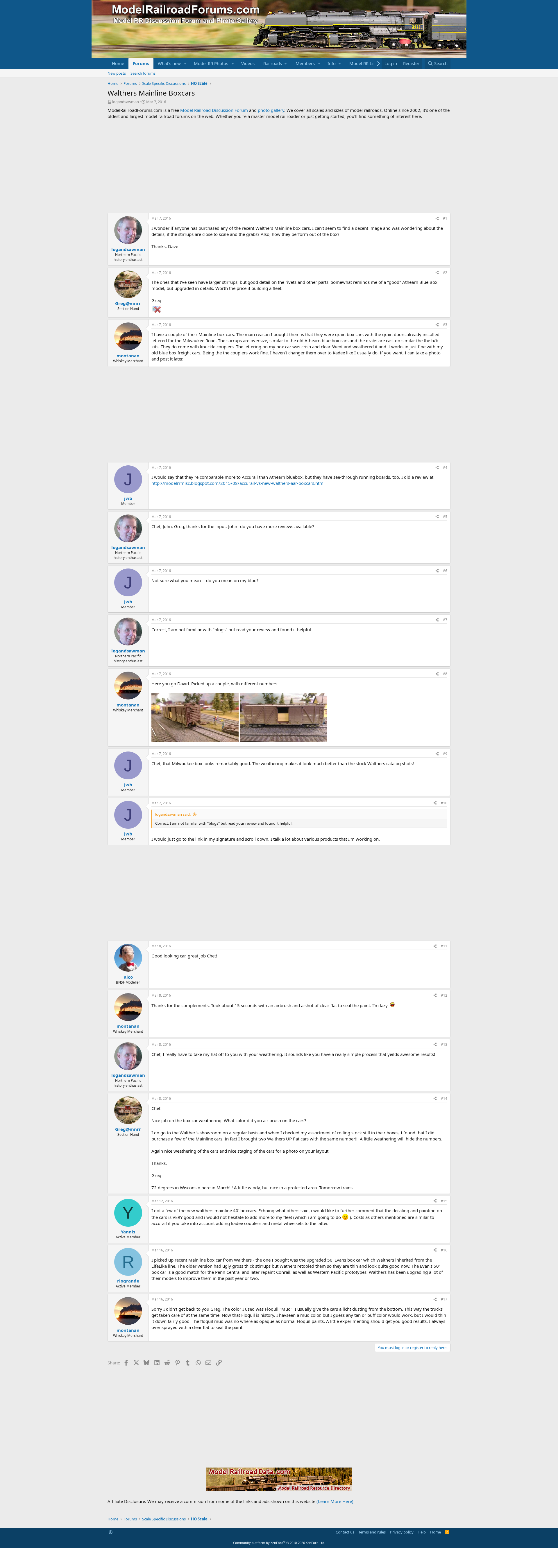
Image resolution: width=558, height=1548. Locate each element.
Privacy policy (402, 1532)
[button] (185, 63)
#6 (445, 570)
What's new (169, 63)
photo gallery (271, 110)
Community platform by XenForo (279, 1542)
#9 (445, 753)
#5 (445, 516)
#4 (445, 467)
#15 (444, 1201)
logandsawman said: (173, 814)
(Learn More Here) (334, 1501)
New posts (117, 73)
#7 (445, 619)
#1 (445, 218)
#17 (444, 1299)
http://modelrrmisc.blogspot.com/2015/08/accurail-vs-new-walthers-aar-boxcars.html (238, 483)
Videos (248, 63)
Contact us (345, 1532)
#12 (444, 995)
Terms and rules (372, 1532)
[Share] (437, 218)
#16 (444, 1250)
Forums (141, 63)
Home (118, 63)
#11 (444, 945)
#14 (444, 1098)
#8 (445, 673)
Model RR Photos (211, 63)
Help (422, 1532)
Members (305, 63)
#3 (445, 324)
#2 (445, 272)
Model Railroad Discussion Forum (214, 110)
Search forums (142, 73)
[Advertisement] (279, 166)
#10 (444, 803)
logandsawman (125, 101)
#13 (444, 1044)
